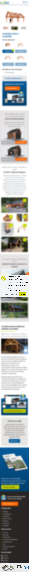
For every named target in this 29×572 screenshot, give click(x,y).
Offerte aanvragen (19, 567)
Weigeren (5, 294)
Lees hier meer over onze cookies (15, 290)
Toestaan (22, 294)
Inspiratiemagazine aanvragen (25, 567)
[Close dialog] (27, 564)
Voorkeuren (14, 294)
